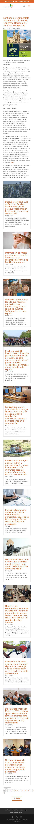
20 (25, 790)
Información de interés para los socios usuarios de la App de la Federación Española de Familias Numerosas (16, 257)
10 (22, 790)
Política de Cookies (16, 812)
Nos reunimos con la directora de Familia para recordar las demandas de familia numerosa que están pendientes (15, 766)
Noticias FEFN (16, 28)
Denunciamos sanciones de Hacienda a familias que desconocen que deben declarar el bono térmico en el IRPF (17, 564)
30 (28, 790)
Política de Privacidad (11, 810)
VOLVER (17, 798)
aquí (12, 162)
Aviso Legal (23, 810)
